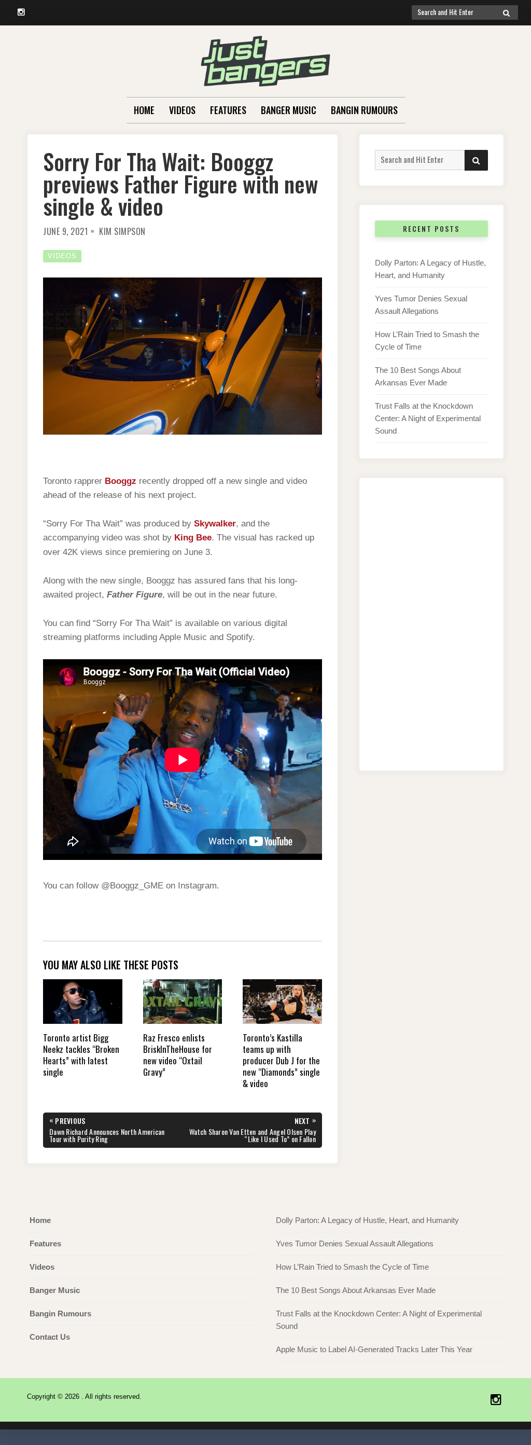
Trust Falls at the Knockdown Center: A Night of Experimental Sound (428, 418)
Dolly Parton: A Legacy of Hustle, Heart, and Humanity (367, 1220)
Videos (182, 110)
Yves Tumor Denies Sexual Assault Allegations (355, 1243)
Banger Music (288, 110)
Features (228, 110)
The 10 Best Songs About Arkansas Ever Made (356, 1290)
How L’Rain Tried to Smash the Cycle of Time (352, 1266)
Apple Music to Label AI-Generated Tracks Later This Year (374, 1349)
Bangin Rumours (364, 110)
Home (144, 110)
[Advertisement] (431, 635)
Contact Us (50, 1336)
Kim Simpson (122, 231)
